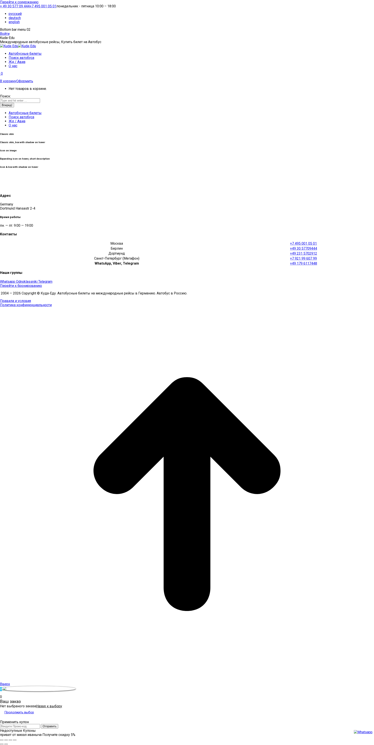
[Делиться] (6, 740)
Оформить (24, 81)
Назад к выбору (49, 706)
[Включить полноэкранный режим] (10, 740)
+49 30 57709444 (303, 248)
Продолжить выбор (19, 712)
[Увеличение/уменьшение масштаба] (14, 740)
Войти (5, 34)
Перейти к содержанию (19, 2)
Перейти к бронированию (21, 286)
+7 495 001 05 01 (43, 6)
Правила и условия (15, 301)
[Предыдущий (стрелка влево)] (1, 744)
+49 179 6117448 (303, 263)
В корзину (8, 81)
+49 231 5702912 (303, 253)
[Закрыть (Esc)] (1, 740)
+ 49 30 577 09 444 (15, 6)
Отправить (49, 726)
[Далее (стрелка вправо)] (6, 744)
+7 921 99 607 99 (303, 258)
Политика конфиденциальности (26, 305)
